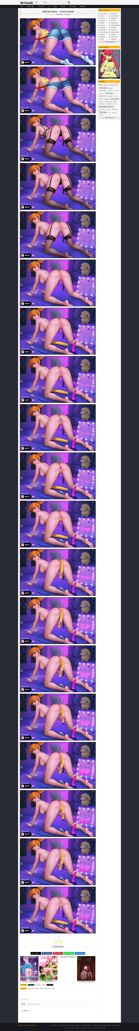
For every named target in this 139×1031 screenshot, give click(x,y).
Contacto (54, 1025)
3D (49, 6)
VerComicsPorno (115, 16)
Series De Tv (108, 109)
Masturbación (108, 101)
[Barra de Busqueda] (68, 2)
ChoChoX (102, 18)
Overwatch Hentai (104, 32)
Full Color (109, 93)
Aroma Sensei (31, 988)
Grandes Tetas (110, 96)
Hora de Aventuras (115, 25)
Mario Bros (113, 29)
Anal (100, 85)
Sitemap (96, 1025)
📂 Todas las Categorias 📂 (109, 41)
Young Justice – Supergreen (67, 957)
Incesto (101, 99)
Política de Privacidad (106, 1025)
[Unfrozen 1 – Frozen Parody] (29, 980)
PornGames (83, 6)
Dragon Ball (113, 18)
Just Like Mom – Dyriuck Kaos (86, 981)
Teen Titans (114, 36)
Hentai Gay (114, 112)
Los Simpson (103, 29)
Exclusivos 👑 (30, 6)
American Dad (103, 13)
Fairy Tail (113, 20)
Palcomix (102, 34)
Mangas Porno (101, 101)
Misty (41, 988)
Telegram (30, 984)
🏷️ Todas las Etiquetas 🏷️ (109, 117)
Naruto (55, 6)
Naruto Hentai (110, 103)
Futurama (102, 25)
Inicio (21, 6)
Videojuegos (101, 114)
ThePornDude (73, 6)
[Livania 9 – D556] (48, 980)
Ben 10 (102, 16)
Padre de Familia (115, 32)
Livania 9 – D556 (48, 981)
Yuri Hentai (113, 39)
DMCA (78, 1025)
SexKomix (110, 88)
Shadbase (102, 36)
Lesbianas (106, 99)
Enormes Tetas (101, 93)
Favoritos (63, 6)
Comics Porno (40, 6)
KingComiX (105, 85)
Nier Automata (116, 90)
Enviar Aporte (63, 1025)
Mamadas (115, 99)
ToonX (101, 39)
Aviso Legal (71, 1025)
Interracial (102, 27)
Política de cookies (87, 1025)
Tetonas (53, 988)
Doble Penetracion (103, 90)
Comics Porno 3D (114, 85)
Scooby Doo (102, 96)
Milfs (114, 101)
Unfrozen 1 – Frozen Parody (29, 981)
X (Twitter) (49, 984)
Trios (109, 112)
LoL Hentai (113, 27)
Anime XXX (113, 13)
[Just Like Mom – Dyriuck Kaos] (86, 980)
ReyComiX (47, 14)
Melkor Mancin (102, 109)
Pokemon (53, 14)
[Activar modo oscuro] (36, 2)
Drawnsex (102, 20)
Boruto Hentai (114, 22)
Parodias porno (47, 988)
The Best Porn (117, 1025)
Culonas (37, 988)
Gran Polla (116, 96)
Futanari (102, 22)
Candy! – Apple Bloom (109, 78)
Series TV (114, 109)
